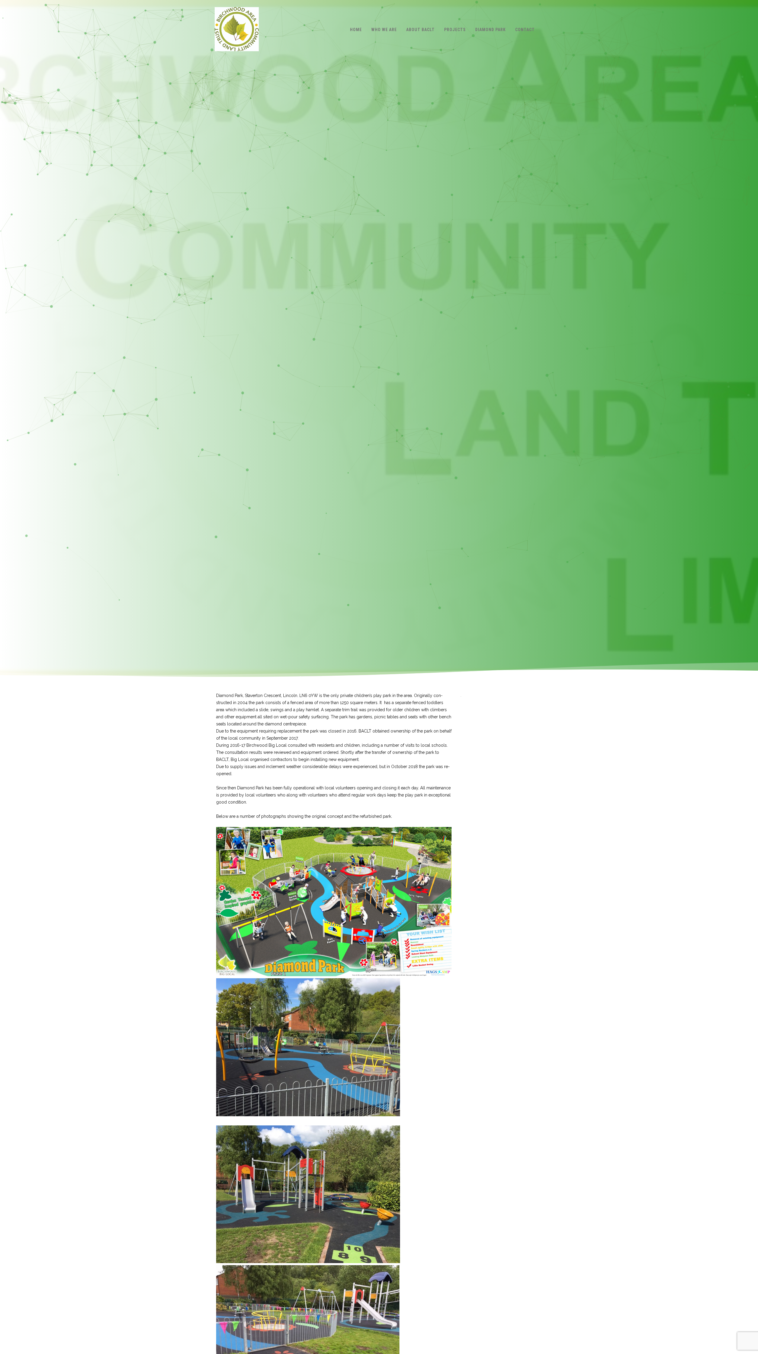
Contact (525, 29)
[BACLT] (237, 56)
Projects (455, 29)
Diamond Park (490, 29)
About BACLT (420, 29)
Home (356, 29)
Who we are (384, 29)
